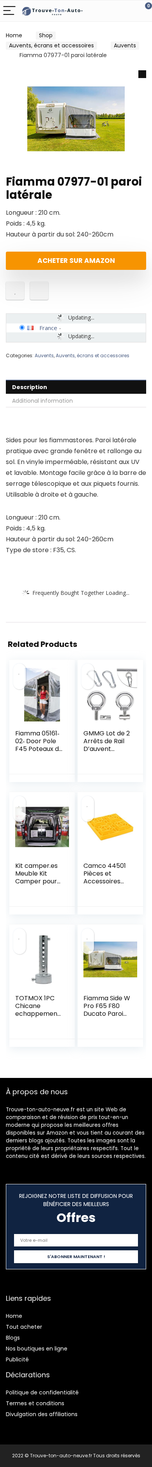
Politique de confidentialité (42, 1392)
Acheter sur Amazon (76, 260)
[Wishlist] (127, 11)
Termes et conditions (35, 1403)
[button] (142, 74)
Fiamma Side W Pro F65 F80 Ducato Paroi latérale (106, 1010)
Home (14, 35)
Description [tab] (29, 387)
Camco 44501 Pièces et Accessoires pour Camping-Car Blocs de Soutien (107, 885)
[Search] (111, 11)
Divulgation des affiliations (42, 1414)
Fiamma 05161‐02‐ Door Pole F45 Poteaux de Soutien (39, 745)
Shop (46, 35)
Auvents (125, 45)
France (48, 328)
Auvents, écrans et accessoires (51, 45)
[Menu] (9, 11)
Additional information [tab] (42, 401)
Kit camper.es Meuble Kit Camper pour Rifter (36, 877)
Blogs (13, 1338)
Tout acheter (24, 1327)
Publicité (17, 1359)
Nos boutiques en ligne (36, 1348)
